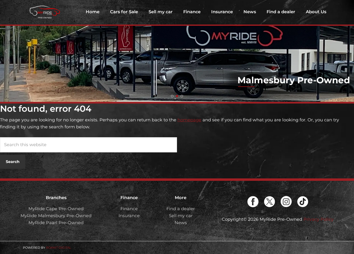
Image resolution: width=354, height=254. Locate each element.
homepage (189, 120)
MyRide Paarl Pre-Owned (56, 222)
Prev (6, 51)
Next (348, 51)
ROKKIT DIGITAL (58, 247)
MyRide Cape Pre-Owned (56, 208)
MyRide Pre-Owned (44, 12)
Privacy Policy (318, 219)
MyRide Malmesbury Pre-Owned (56, 215)
